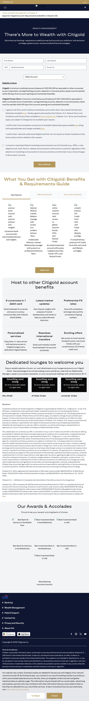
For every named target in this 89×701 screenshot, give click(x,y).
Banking (9, 602)
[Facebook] (71, 634)
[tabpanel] (44, 279)
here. (43, 128)
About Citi (9, 628)
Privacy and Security (14, 623)
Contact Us (10, 618)
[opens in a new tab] (8, 634)
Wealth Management (15, 607)
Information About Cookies (17, 689)
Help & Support (12, 613)
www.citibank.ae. (48, 116)
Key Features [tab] (16, 195)
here (24, 113)
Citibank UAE (7, 2)
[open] (5, 7)
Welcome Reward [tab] (44, 194)
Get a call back (44, 164)
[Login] (85, 7)
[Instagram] (76, 634)
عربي (85, 2)
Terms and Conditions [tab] (73, 194)
